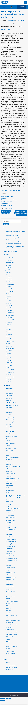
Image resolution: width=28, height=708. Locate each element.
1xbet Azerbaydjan (10, 422)
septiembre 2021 (10, 348)
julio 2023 (8, 296)
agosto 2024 (9, 265)
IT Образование (10, 515)
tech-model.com (5, 29)
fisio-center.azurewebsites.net (9, 200)
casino (7, 469)
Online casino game (11, 577)
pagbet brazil (9, 589)
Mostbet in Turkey (10, 546)
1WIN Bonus (9, 395)
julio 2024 (8, 267)
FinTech (8, 499)
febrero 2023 (9, 308)
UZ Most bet (9, 627)
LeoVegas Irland (10, 525)
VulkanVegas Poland (11, 634)
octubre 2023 (9, 289)
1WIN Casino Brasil (11, 402)
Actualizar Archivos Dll (11, 436)
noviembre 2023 (10, 286)
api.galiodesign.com (6, 201)
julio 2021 (8, 353)
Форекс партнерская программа (14, 656)
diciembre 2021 (10, 341)
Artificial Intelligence (11, 443)
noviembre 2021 (10, 343)
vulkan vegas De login (11, 632)
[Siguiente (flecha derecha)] (4, 700)
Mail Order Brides (10, 529)
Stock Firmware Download (13, 620)
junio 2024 (8, 270)
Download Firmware (11, 490)
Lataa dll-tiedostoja (11, 517)
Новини (8, 644)
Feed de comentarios (11, 667)
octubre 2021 (9, 346)
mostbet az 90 (9, 536)
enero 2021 (9, 367)
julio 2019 (8, 379)
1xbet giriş (8, 429)
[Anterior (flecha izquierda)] (1, 700)
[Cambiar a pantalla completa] (7, 698)
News (7, 570)
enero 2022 (9, 339)
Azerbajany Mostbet (11, 448)
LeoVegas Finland (10, 520)
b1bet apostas (9, 450)
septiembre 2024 (10, 262)
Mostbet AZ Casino (11, 539)
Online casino (9, 575)
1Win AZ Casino (10, 393)
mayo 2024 (8, 272)
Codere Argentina (10, 473)
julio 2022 (8, 324)
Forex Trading (9, 501)
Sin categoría (9, 208)
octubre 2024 (9, 260)
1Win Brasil (9, 398)
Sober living (9, 613)
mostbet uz (8, 565)
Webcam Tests (9, 636)
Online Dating (9, 582)
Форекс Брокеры (10, 651)
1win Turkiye (9, 407)
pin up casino (9, 594)
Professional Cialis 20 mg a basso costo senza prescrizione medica (20, 213)
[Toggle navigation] (11, 7)
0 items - (22, 6)
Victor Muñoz (20, 20)
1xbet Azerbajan (10, 419)
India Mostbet (9, 513)
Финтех (8, 648)
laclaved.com (4, 198)
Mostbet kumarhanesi (11, 555)
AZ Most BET (9, 445)
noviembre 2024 (10, 258)
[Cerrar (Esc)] (1, 698)
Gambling (8, 504)
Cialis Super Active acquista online (10, 190)
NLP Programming (10, 572)
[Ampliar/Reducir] (10, 698)
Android (8, 441)
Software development (11, 615)
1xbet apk (8, 414)
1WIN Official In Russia (12, 405)
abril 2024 (8, 274)
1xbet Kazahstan (10, 431)
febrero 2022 (9, 336)
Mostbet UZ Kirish (10, 567)
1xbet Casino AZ (10, 426)
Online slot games (10, 586)
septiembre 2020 (10, 377)
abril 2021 (8, 360)
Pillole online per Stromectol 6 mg (6, 212)
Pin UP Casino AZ (10, 596)
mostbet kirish (9, 553)
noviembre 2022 (10, 315)
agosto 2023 (9, 293)
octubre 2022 (9, 317)
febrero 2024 (9, 279)
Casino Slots (9, 471)
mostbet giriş (9, 544)
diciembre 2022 (10, 312)
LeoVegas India (10, 522)
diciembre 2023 (10, 284)
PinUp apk (8, 598)
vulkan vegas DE (10, 629)
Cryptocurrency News (11, 480)
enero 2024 (9, 281)
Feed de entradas (10, 665)
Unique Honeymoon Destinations (14, 625)
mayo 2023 (8, 300)
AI (6, 438)
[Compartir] (4, 698)
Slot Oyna (8, 610)
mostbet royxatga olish (11, 560)
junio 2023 (8, 298)
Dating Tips (9, 483)
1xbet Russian (9, 433)
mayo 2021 (8, 358)
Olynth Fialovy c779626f (12, 235)
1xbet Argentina (10, 417)
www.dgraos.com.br (6, 205)
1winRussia (9, 412)
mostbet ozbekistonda (11, 558)
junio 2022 (8, 327)
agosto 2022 (9, 322)
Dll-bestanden (9, 485)
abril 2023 (8, 303)
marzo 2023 (9, 305)
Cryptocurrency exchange (12, 478)
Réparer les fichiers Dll (12, 601)
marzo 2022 (9, 334)
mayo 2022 (8, 329)
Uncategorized (9, 622)
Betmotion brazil (10, 452)
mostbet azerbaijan (11, 541)
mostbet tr (8, 563)
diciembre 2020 (10, 370)
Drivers (7, 492)
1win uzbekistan (10, 410)
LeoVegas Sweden (11, 527)
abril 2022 (8, 331)
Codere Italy (9, 476)
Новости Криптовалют (12, 646)
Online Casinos (10, 579)
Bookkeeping (9, 464)
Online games (9, 584)
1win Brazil (8, 400)
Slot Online (8, 608)
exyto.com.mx (5, 203)
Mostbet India (9, 548)
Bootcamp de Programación (13, 466)
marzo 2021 (9, 362)
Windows (8, 639)
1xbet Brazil (9, 424)
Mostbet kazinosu (10, 551)
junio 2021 (8, 355)
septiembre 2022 (10, 320)
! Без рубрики (9, 388)
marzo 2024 (9, 277)
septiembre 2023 (10, 291)
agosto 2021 (9, 350)
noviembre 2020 (10, 372)
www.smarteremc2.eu (7, 196)
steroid (7, 617)
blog (7, 461)
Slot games (8, 605)
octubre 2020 (9, 374)
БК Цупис (8, 641)
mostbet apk (9, 534)
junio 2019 (8, 381)
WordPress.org (9, 669)
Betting (7, 455)
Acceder (8, 662)
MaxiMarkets (9, 532)
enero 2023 (9, 310)
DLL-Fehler (9, 488)
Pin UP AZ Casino (10, 591)
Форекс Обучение (10, 653)
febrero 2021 (9, 365)
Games (7, 506)
